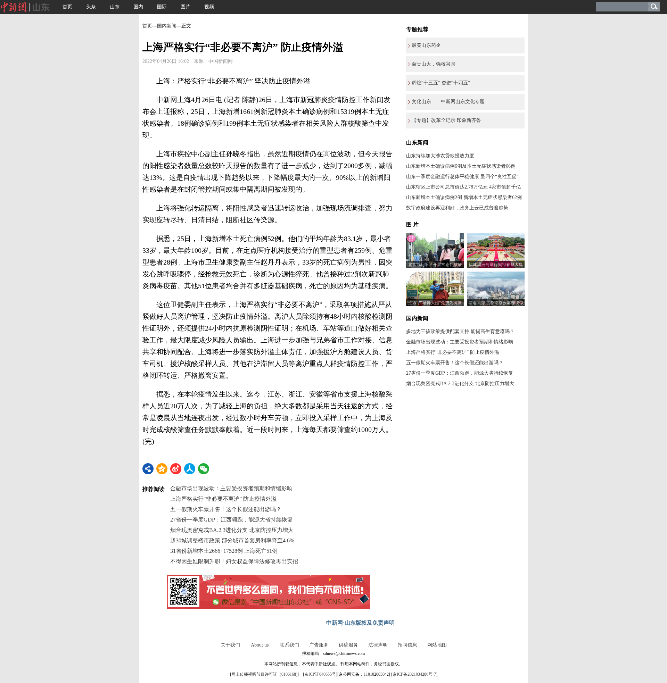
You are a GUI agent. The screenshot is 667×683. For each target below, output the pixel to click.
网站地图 (437, 645)
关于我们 (230, 645)
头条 (91, 6)
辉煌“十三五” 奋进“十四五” (441, 82)
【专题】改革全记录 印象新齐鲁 (446, 120)
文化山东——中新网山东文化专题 (448, 101)
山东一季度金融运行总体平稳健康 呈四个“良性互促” (462, 176)
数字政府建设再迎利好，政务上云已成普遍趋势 (457, 207)
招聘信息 (407, 645)
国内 (138, 6)
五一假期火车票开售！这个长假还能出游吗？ (225, 509)
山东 (115, 6)
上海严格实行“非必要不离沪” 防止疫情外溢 (223, 499)
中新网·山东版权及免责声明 (360, 623)
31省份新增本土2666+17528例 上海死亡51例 (224, 551)
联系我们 (289, 645)
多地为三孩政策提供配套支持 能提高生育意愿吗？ (460, 331)
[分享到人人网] (189, 468)
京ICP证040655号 (320, 674)
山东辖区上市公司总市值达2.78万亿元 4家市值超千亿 (463, 187)
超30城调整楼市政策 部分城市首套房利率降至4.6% (232, 540)
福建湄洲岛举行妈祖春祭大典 (496, 264)
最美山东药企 (426, 45)
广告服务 (319, 645)
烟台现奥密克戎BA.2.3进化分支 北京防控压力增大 (232, 530)
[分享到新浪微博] (175, 468)
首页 (67, 6)
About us (260, 645)
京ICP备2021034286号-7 (414, 674)
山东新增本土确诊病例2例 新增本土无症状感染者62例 (464, 197)
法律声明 (378, 645)
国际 (162, 6)
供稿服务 (348, 645)
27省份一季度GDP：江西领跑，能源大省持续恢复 (231, 520)
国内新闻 (166, 25)
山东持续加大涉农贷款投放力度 (440, 155)
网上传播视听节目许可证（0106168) (264, 674)
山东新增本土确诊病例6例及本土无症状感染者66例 (461, 166)
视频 (209, 6)
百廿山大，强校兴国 (433, 64)
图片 (185, 6)
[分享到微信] (203, 468)
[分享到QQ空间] (161, 468)
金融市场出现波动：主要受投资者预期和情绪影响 (231, 488)
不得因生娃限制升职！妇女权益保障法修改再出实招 (234, 561)
